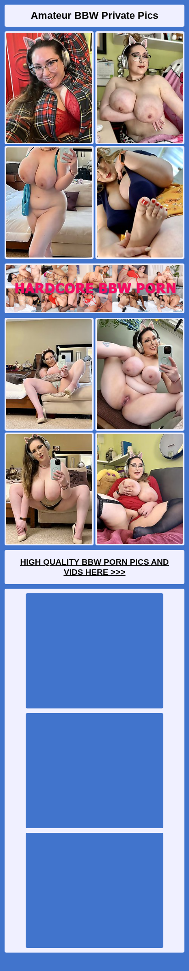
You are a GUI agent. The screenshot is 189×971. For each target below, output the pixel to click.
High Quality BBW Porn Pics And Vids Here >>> (94, 567)
